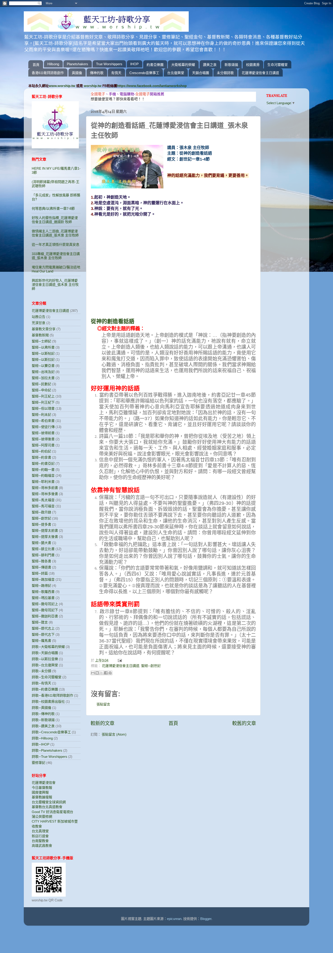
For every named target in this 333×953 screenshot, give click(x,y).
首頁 (36, 65)
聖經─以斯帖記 (43, 353)
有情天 (116, 73)
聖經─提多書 (41, 524)
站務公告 (38, 317)
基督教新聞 (40, 335)
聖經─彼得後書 (43, 439)
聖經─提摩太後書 (45, 537)
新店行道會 (40, 836)
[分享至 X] (101, 673)
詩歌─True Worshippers (49, 756)
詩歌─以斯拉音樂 (45, 659)
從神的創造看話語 (112, 321)
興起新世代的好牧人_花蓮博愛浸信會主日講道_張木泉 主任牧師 (55, 285)
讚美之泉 (210, 65)
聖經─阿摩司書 (43, 445)
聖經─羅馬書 (41, 641)
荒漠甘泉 (38, 323)
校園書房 (253, 65)
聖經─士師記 (41, 341)
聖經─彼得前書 (43, 433)
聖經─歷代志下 (43, 634)
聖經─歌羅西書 (43, 592)
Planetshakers (77, 64)
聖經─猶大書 (41, 543)
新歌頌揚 (231, 65)
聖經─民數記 (41, 384)
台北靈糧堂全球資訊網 (49, 802)
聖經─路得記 (41, 585)
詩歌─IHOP (40, 744)
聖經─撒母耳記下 (45, 610)
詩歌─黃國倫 (41, 708)
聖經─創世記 (151, 666)
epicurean (174, 919)
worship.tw (92, 86)
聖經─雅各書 (41, 561)
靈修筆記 (38, 763)
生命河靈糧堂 (277, 65)
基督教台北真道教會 (47, 807)
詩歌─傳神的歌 (43, 714)
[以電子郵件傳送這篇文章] (93, 673)
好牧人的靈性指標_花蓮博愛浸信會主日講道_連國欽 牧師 (55, 220)
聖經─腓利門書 (43, 555)
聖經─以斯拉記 (43, 359)
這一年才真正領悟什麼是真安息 (55, 244)
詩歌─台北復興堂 (45, 665)
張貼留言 (103, 704)
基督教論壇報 (42, 797)
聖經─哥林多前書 (45, 488)
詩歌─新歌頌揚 (43, 720)
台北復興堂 (175, 73)
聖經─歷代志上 (43, 628)
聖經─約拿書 (41, 457)
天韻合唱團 (200, 73)
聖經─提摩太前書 (45, 530)
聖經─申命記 (41, 390)
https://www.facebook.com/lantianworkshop (152, 86)
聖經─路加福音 (43, 579)
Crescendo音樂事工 (144, 73)
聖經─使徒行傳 (43, 427)
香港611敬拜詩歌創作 (48, 73)
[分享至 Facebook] (106, 673)
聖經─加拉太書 (43, 378)
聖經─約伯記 (41, 451)
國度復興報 (40, 792)
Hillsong (53, 64)
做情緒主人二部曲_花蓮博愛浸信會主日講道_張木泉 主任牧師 (55, 233)
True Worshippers (109, 64)
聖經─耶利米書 (43, 482)
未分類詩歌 (225, 73)
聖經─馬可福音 (43, 506)
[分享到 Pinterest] (110, 673)
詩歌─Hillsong (42, 738)
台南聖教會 (40, 841)
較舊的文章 (244, 723)
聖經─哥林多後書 (45, 494)
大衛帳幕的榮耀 (183, 65)
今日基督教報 (42, 787)
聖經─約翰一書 (43, 470)
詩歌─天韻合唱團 (45, 653)
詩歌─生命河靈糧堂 (46, 677)
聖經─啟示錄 (41, 512)
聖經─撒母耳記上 (45, 604)
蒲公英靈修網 (42, 816)
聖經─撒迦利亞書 (45, 616)
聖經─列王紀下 (43, 402)
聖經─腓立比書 (43, 549)
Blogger (205, 919)
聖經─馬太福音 (43, 500)
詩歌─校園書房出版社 (48, 701)
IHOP (134, 64)
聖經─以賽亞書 (43, 366)
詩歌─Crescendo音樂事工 (51, 732)
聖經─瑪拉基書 (43, 598)
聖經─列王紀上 (43, 396)
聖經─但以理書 (43, 408)
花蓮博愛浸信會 (44, 783)
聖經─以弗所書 (43, 347)
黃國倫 (77, 73)
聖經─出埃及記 (43, 372)
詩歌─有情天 (41, 683)
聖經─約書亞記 (43, 463)
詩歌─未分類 (41, 671)
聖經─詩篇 (40, 573)
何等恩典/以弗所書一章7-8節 (53, 208)
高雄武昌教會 (42, 845)
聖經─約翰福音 (43, 475)
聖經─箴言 (40, 622)
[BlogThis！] (97, 673)
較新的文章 (102, 723)
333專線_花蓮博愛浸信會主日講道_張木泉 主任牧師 (56, 256)
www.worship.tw (62, 86)
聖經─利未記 (41, 414)
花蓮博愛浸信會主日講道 (260, 73)
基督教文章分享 (44, 329)
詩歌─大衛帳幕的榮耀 (48, 647)
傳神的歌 (97, 73)
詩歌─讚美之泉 (43, 726)
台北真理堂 (40, 831)
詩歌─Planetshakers (47, 750)
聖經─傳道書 (41, 567)
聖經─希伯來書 (43, 421)
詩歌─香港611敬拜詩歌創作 (52, 695)
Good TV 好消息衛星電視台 (52, 812)
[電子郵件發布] (119, 660)
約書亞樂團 (155, 65)
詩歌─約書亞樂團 (45, 689)
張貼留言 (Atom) (114, 734)
